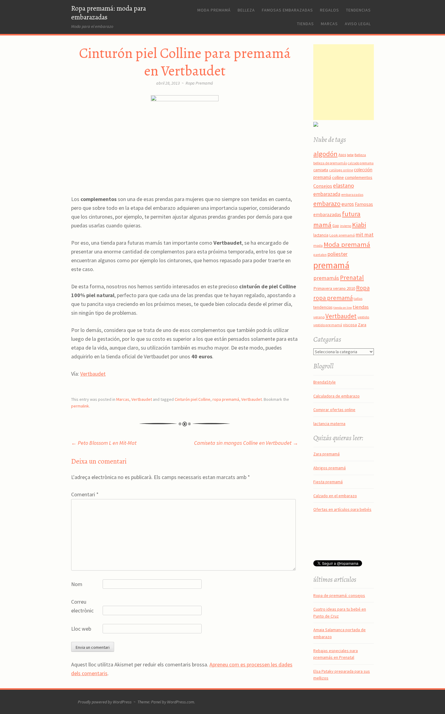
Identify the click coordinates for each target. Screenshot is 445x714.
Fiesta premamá (328, 481)
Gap (335, 225)
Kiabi (359, 224)
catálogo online (341, 170)
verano (319, 317)
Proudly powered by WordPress (105, 702)
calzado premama (361, 163)
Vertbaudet (93, 373)
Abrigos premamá (329, 468)
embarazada (326, 194)
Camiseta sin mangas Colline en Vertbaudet (246, 442)
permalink (80, 406)
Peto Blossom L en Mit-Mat (104, 442)
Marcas (329, 23)
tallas (358, 298)
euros (347, 204)
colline (338, 177)
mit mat (365, 234)
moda (318, 245)
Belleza (246, 10)
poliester (338, 254)
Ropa (363, 288)
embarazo (327, 203)
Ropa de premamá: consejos (339, 595)
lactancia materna (329, 423)
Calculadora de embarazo (336, 396)
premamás (326, 277)
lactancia (320, 235)
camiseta (320, 170)
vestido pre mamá (327, 325)
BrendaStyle (324, 382)
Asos (342, 154)
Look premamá (342, 235)
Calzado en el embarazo (335, 495)
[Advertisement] (351, 82)
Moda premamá (214, 10)
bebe (350, 155)
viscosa (350, 324)
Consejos (322, 186)
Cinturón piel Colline (192, 399)
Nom (76, 584)
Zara (362, 324)
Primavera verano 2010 (334, 288)
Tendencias (358, 10)
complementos (358, 177)
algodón (325, 153)
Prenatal (352, 277)
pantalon (320, 255)
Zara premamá (326, 454)
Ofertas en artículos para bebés (342, 509)
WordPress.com (180, 702)
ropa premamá (226, 399)
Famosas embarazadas (287, 10)
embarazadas (352, 194)
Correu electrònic (82, 606)
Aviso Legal (358, 23)
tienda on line (342, 308)
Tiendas (305, 23)
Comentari (85, 494)
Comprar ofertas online (334, 409)
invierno (345, 226)
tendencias (322, 307)
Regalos (329, 10)
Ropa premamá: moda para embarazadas (108, 13)
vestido (363, 316)
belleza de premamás (330, 163)
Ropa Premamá (199, 83)
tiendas (361, 307)
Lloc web (81, 628)
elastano (343, 185)
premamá (331, 265)
